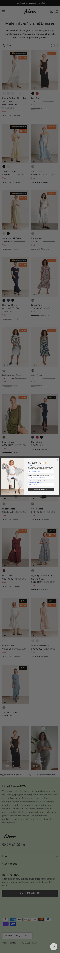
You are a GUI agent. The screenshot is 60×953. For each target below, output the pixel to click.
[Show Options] (52, 477)
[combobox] (40, 477)
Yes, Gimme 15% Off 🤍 (40, 489)
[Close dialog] (57, 459)
